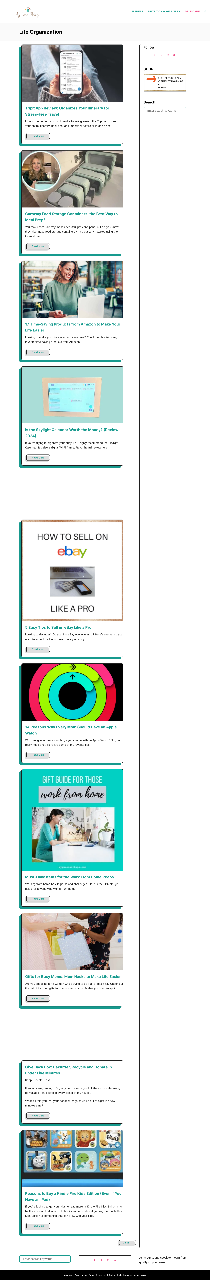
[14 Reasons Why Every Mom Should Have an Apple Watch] (72, 692)
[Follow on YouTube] (174, 55)
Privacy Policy (87, 1275)
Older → (127, 1242)
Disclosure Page (71, 1275)
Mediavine (141, 1275)
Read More (39, 137)
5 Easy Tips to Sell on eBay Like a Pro (58, 627)
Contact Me (101, 1275)
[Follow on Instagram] (168, 55)
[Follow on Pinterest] (161, 55)
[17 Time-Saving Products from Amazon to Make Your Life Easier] (72, 289)
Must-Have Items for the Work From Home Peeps (69, 877)
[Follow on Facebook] (155, 55)
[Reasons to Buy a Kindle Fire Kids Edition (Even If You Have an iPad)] (72, 1158)
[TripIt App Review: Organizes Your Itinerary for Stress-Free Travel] (72, 73)
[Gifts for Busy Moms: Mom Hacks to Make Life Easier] (72, 941)
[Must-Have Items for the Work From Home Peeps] (72, 820)
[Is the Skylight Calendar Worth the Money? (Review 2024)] (72, 395)
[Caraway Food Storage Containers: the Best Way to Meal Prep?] (72, 179)
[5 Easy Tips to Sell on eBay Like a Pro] (72, 570)
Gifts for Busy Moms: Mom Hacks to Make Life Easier (73, 976)
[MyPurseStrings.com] (27, 11)
